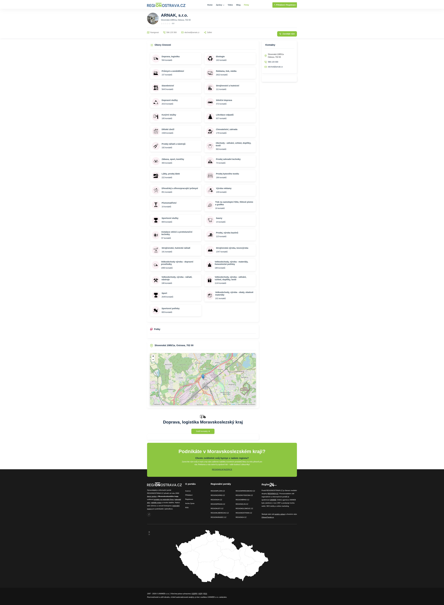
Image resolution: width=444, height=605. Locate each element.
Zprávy (219, 5)
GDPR (194, 594)
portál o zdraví (280, 514)
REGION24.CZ (241, 517)
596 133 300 (273, 62)
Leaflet (233, 404)
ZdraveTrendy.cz (268, 517)
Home (210, 5)
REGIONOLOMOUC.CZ (244, 508)
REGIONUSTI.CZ (217, 508)
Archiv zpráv (189, 503)
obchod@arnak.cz (275, 67)
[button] (203, 376)
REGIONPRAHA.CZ (218, 504)
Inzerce (188, 491)
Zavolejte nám (288, 34)
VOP (200, 594)
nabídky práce (156, 502)
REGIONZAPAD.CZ (218, 495)
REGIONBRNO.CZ (242, 500)
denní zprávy (152, 496)
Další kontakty (202, 431)
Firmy (246, 5)
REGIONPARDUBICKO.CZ (245, 491)
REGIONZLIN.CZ (242, 504)
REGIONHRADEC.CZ (218, 517)
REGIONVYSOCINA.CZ (244, 495)
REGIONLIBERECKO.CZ (220, 513)
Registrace (291, 5)
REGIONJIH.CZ (216, 500)
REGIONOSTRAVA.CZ (244, 513)
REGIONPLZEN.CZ (218, 491)
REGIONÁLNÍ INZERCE (222, 470)
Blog (238, 5)
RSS (186, 507)
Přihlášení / (281, 5)
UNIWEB (273, 500)
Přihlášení (189, 495)
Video (230, 5)
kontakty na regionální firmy (164, 499)
